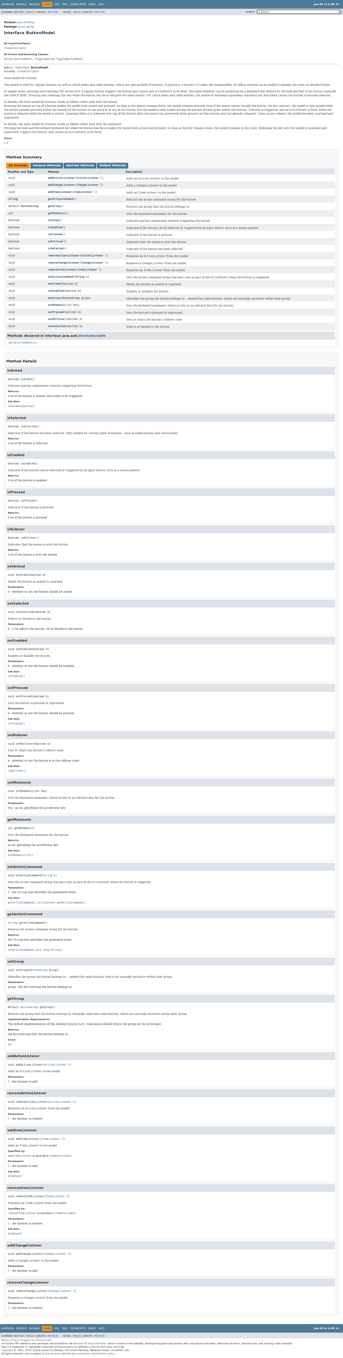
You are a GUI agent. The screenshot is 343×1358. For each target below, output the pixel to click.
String (13, 199)
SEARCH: (250, 12)
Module (21, 4)
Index (92, 4)
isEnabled (55, 227)
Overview (7, 4)
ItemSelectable (15, 48)
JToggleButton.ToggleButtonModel (58, 59)
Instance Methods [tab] (47, 165)
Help (101, 4)
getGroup (54, 206)
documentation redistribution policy (93, 1353)
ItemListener (82, 192)
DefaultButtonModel (18, 59)
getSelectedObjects (23, 342)
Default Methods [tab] (112, 165)
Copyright (7, 1350)
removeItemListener (62, 269)
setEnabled (56, 291)
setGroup (54, 298)
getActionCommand (60, 199)
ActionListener (87, 178)
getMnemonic (56, 213)
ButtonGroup (30, 206)
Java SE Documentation (92, 1343)
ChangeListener (87, 185)
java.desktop (25, 22)
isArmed (53, 220)
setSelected (56, 326)
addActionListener (61, 178)
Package (34, 4)
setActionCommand (60, 276)
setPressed (56, 312)
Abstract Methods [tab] (80, 165)
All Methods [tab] (18, 165)
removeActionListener (64, 255)
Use (56, 4)
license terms (53, 1353)
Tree (65, 4)
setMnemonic (56, 305)
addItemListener (60, 192)
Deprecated (78, 4)
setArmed (54, 283)
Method (53, 12)
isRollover (56, 241)
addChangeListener (61, 185)
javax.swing (26, 26)
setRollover (56, 319)
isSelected (56, 248)
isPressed (55, 234)
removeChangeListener (64, 262)
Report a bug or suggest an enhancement (26, 1340)
